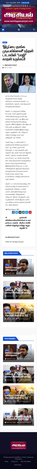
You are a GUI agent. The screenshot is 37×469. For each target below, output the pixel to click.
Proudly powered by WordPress (12, 457)
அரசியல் (5, 42)
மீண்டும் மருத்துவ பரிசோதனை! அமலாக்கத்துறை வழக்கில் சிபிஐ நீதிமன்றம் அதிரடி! (17, 271)
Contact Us (14, 461)
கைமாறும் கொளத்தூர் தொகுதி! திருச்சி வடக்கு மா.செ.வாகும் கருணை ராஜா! (16, 316)
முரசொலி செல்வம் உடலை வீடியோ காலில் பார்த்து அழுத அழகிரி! (25, 222)
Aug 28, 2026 (11, 422)
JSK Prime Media (26, 461)
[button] (34, 30)
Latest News (17, 465)
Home (6, 461)
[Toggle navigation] (19, 29)
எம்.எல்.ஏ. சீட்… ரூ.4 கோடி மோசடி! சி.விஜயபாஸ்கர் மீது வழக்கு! (17, 292)
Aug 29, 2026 (11, 359)
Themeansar (18, 459)
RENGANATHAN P (11, 65)
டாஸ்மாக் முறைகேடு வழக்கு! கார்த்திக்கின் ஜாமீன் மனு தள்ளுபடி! (18, 419)
